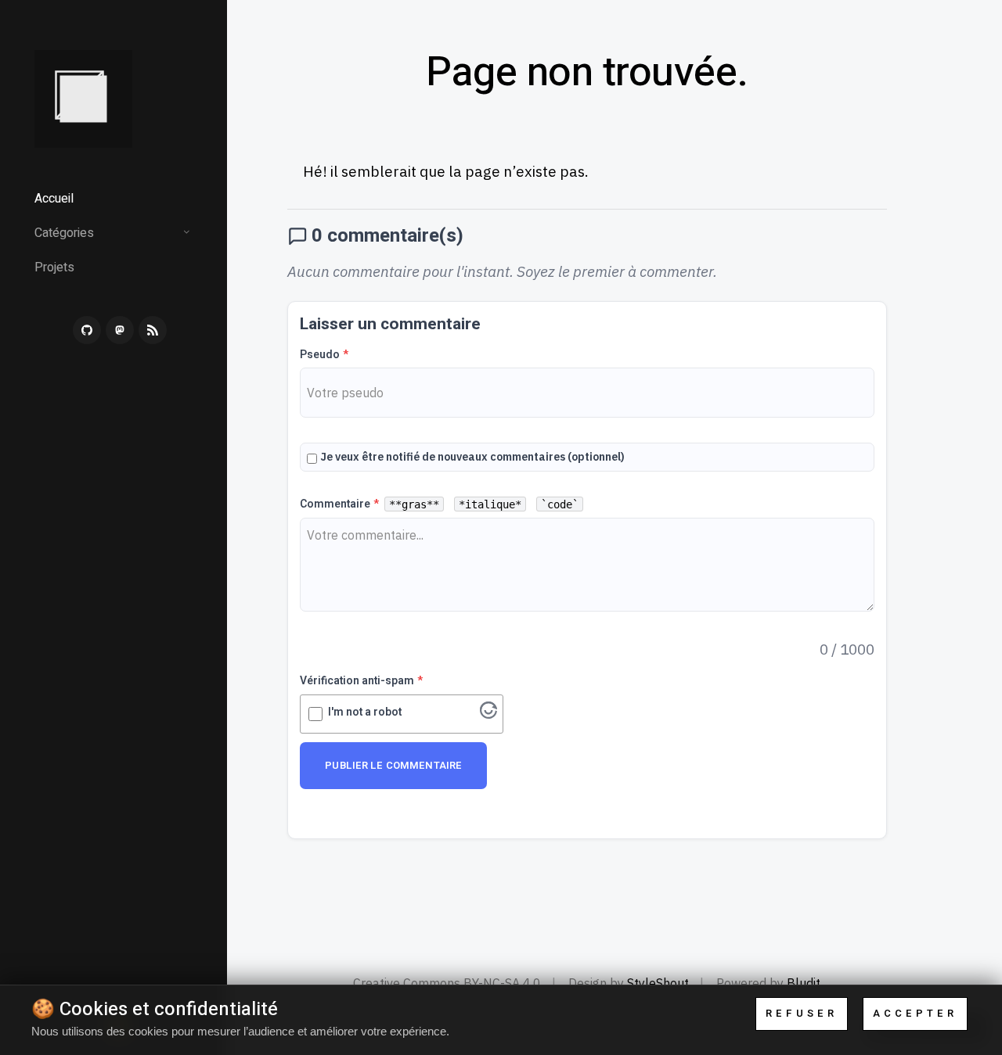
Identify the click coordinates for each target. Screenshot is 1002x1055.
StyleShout (658, 983)
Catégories (64, 233)
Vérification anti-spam (361, 681)
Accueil (54, 198)
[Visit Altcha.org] (488, 713)
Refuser (802, 1013)
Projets (54, 267)
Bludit (803, 983)
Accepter (915, 1013)
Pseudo (324, 354)
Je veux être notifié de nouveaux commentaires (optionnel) (472, 457)
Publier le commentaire (393, 765)
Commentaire (439, 504)
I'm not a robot (365, 712)
